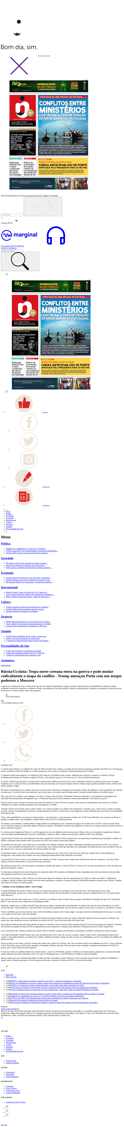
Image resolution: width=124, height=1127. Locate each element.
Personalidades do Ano (15, 645)
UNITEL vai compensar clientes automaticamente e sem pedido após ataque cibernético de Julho (47, 985)
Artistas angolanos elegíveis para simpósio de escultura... (27, 607)
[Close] (19, 74)
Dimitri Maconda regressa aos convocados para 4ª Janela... (28, 622)
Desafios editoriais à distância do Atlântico (22, 611)
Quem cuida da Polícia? (10, 1009)
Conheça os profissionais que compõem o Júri (23, 655)
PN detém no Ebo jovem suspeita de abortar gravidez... (27, 563)
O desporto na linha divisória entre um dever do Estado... (27, 641)
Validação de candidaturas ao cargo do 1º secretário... (26, 549)
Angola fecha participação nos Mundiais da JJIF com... (27, 626)
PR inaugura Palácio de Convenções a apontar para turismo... (29, 582)
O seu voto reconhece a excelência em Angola (23, 651)
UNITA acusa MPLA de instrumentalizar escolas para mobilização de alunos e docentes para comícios (49, 998)
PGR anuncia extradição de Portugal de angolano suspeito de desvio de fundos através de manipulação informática (54, 988)
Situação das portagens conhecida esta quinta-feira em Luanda (34, 1000)
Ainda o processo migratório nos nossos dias (23, 638)
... (6, 531)
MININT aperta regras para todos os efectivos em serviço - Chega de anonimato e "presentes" (46, 981)
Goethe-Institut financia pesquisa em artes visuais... (25, 609)
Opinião (6, 631)
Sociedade (7, 558)
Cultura (6, 601)
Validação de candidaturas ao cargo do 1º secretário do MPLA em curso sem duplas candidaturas (47, 996)
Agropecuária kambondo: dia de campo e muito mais (26, 636)
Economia (7, 572)
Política (6, 543)
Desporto (6, 616)
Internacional (9, 587)
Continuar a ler (6, 765)
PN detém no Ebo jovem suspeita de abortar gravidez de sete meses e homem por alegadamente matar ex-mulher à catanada (57, 994)
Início (8, 511)
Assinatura (7, 660)
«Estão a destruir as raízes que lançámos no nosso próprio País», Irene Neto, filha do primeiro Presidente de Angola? (54, 990)
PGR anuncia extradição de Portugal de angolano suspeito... (29, 568)
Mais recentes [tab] (11, 977)
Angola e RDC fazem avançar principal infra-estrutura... (27, 553)
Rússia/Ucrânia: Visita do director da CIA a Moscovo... (27, 592)
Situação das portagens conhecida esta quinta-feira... (26, 565)
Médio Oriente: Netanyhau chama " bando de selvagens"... (28, 597)
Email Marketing (7, 1123)
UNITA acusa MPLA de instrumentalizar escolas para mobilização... (32, 551)
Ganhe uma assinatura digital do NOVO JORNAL (25, 653)
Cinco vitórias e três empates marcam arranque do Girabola (28, 624)
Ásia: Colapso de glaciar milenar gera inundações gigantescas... (30, 595)
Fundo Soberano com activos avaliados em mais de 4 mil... (28, 580)
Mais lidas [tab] (10, 975)
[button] (27, 412)
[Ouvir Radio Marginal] (37, 244)
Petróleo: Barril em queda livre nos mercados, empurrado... (28, 578)
